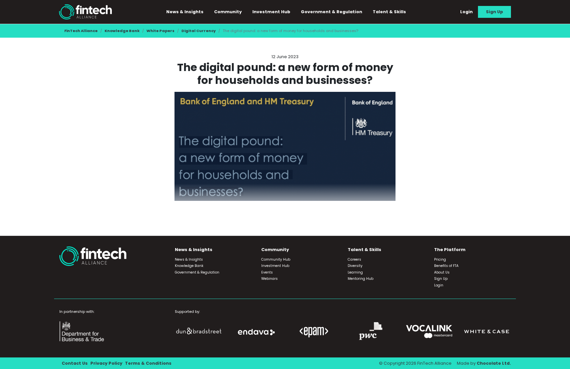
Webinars (269, 278)
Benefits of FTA (446, 265)
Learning (355, 272)
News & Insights (189, 259)
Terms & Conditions (148, 363)
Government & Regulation (331, 12)
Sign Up (494, 12)
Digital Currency (198, 30)
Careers (354, 259)
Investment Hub (271, 12)
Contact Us (75, 363)
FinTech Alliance (81, 30)
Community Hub (275, 259)
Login (466, 12)
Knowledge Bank (122, 30)
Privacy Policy (106, 363)
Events (267, 272)
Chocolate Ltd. (494, 363)
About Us (442, 272)
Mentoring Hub (360, 278)
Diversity (355, 265)
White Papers (160, 30)
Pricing (440, 259)
